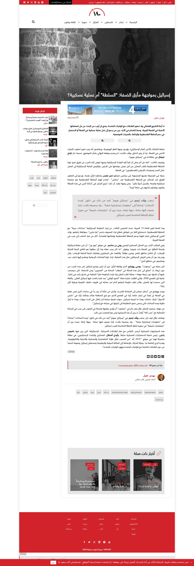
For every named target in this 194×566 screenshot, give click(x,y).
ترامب (31, 177)
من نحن (91, 2)
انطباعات (121, 468)
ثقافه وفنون (70, 22)
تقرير (169, 2)
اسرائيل (45, 177)
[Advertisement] (116, 432)
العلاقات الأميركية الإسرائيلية (120, 392)
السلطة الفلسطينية (150, 392)
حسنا (53, 562)
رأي (165, 2)
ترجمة (140, 2)
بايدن (38, 177)
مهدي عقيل (159, 118)
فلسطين (109, 22)
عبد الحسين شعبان (152, 482)
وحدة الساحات (159, 399)
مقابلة (127, 2)
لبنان (121, 22)
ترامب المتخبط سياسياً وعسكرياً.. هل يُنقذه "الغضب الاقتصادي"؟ (36, 118)
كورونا (134, 533)
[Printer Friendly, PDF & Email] (71, 352)
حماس (99, 392)
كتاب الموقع (101, 2)
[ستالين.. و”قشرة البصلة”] (147, 475)
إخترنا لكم (110, 2)
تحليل (159, 2)
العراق (96, 22)
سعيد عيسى (91, 477)
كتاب (146, 2)
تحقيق (153, 2)
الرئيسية (133, 22)
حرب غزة (53, 185)
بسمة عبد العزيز (121, 482)
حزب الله (106, 392)
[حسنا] (191, 562)
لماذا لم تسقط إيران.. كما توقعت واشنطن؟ (36, 152)
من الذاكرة (119, 2)
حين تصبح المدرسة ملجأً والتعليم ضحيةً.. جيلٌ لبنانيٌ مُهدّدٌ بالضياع (85, 483)
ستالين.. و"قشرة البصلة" (39, 161)
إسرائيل (161, 392)
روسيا (37, 185)
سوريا (84, 22)
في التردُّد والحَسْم (120, 486)
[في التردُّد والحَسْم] (116, 475)
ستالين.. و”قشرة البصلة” (148, 486)
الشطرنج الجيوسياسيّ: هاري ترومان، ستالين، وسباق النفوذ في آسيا (35, 130)
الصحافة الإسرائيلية (136, 392)
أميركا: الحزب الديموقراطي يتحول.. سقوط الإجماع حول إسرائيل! (36, 141)
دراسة (134, 2)
